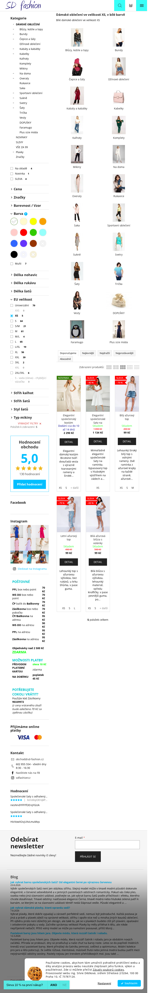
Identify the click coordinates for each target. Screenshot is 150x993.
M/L (20, 336)
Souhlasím (131, 983)
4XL (19, 367)
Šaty (22, 107)
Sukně (23, 98)
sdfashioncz (23, 777)
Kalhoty (24, 58)
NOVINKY (21, 137)
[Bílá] (14, 221)
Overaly (24, 78)
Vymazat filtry (28, 423)
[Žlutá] (33, 221)
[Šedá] (42, 243)
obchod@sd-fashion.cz (30, 759)
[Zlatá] (33, 254)
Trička (23, 112)
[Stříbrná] (23, 254)
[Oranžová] (42, 221)
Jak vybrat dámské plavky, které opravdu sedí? (40, 907)
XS (19, 315)
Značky (20, 157)
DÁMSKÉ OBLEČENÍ (28, 24)
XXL (20, 357)
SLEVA (21, 179)
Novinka (22, 173)
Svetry (23, 103)
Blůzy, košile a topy (31, 29)
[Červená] (23, 232)
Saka (22, 88)
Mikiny (24, 68)
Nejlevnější (88, 353)
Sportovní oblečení (31, 93)
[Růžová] (14, 232)
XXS (20, 310)
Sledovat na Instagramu (32, 568)
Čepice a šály (27, 39)
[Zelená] (33, 232)
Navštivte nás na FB (28, 772)
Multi (21, 263)
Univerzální (25, 305)
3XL (19, 362)
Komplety (25, 63)
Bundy (23, 34)
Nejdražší (105, 353)
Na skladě (23, 168)
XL (19, 352)
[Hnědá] (33, 243)
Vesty (23, 117)
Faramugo (26, 127)
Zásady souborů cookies (108, 969)
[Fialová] (23, 243)
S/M (20, 326)
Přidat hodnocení (29, 484)
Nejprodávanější (124, 353)
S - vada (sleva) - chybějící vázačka (30, 379)
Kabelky (24, 54)
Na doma (25, 73)
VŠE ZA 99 (22, 147)
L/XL (20, 346)
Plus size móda (29, 132)
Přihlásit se (88, 856)
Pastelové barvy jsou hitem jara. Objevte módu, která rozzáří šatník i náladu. (59, 933)
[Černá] (14, 254)
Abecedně (65, 359)
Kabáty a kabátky (30, 49)
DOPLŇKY (25, 122)
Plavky (19, 152)
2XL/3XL (22, 373)
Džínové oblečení (30, 44)
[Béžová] (23, 221)
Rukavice (25, 83)
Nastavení (104, 983)
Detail (69, 442)
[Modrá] (14, 243)
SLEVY (19, 142)
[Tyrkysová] (42, 232)
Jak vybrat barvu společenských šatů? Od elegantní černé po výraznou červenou (61, 882)
